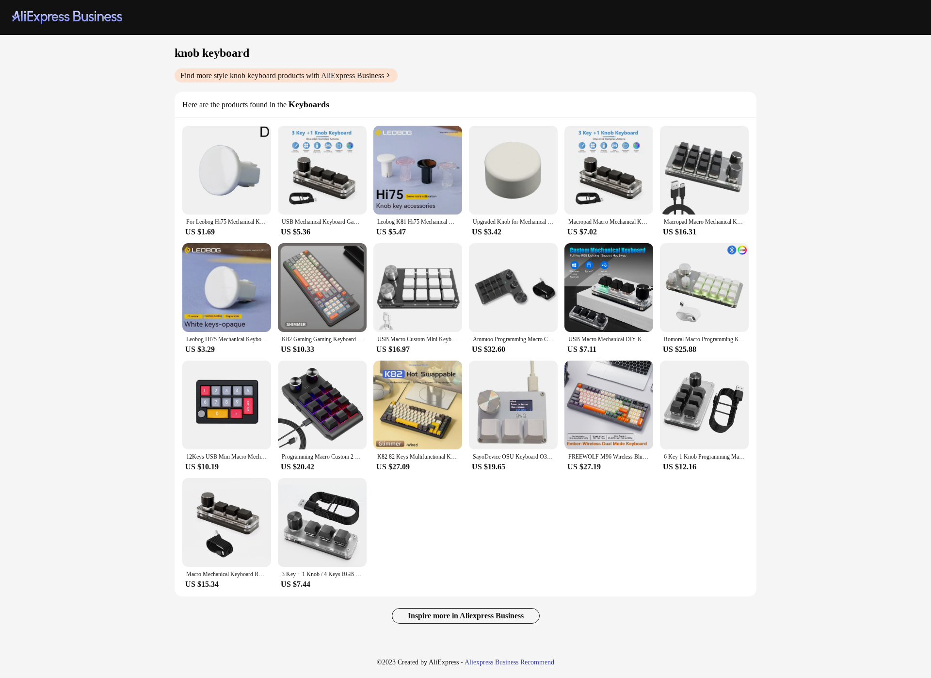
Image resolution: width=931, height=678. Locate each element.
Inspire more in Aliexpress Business (466, 616)
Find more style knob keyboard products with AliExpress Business (282, 75)
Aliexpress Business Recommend (509, 662)
